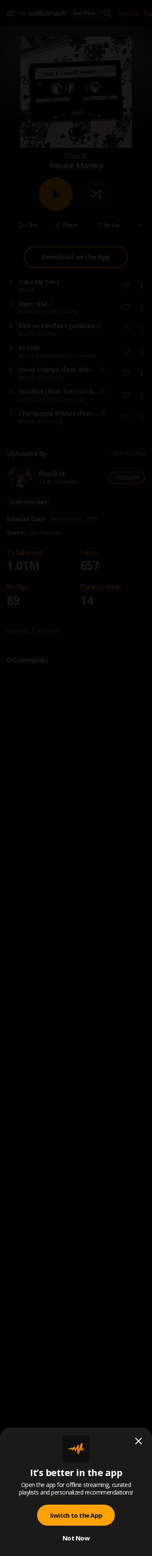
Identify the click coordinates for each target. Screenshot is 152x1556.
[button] (76, 778)
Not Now (76, 1538)
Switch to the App (76, 1515)
